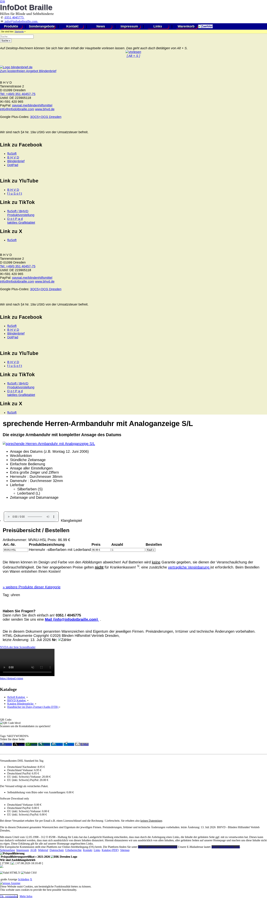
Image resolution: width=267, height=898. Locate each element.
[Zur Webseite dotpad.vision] (27, 675)
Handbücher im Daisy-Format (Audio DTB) (33, 706)
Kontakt (72, 26)
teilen (9, 744)
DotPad (12, 165)
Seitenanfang (7, 850)
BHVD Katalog (16, 700)
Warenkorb (186, 26)
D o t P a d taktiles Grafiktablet (21, 220)
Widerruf (43, 850)
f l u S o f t (14, 193)
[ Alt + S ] (133, 56)
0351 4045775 (14, 17)
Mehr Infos (26, 896)
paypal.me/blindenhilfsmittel (32, 105)
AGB (33, 850)
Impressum (129, 26)
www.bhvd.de (44, 109)
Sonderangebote (42, 26)
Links (157, 26)
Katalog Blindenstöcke (20, 703)
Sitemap (125, 850)
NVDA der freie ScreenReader (17, 647)
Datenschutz (57, 850)
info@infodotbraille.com (21, 21)
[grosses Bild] (49, 444)
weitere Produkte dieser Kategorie (31, 587)
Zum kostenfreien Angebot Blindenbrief (28, 71)
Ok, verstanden (8, 896)
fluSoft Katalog (16, 697)
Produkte (11, 26)
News (100, 26)
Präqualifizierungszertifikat (25, 856)
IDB (2, 1)
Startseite (19, 31)
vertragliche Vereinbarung (189, 567)
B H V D (13, 157)
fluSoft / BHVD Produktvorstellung (20, 213)
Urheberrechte (73, 850)
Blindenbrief (16, 161)
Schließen (23, 879)
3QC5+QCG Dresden (45, 117)
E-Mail (85, 744)
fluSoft (12, 153)
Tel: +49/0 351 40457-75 (17, 94)
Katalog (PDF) (110, 850)
